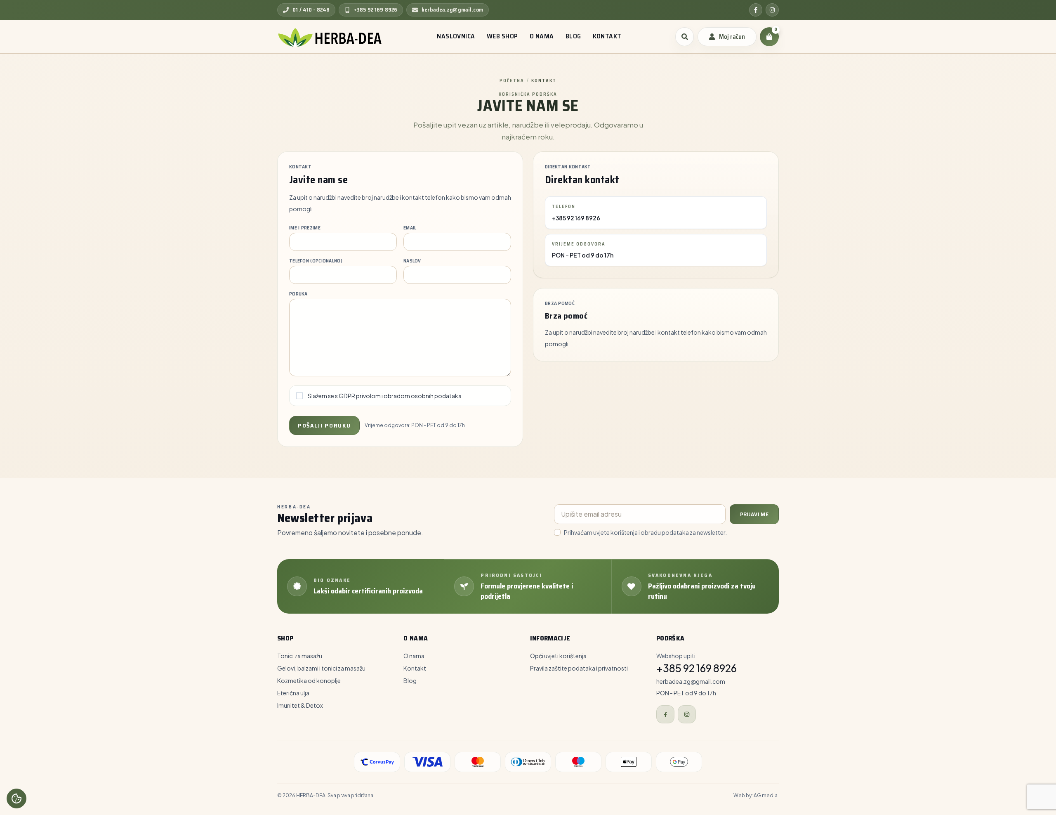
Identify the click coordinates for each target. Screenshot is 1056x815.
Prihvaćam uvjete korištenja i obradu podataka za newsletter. (645, 532)
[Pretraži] (684, 36)
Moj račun (732, 37)
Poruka (298, 294)
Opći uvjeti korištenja (558, 655)
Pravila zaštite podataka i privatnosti (579, 668)
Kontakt (414, 668)
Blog (410, 680)
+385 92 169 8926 (576, 218)
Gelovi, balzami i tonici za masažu (321, 668)
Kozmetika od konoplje (309, 680)
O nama (413, 655)
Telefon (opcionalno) (315, 260)
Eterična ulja (293, 693)
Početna (512, 80)
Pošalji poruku (324, 425)
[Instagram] (772, 10)
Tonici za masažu (299, 655)
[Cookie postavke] (16, 798)
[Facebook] (755, 10)
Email (410, 227)
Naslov (412, 260)
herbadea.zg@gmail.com (690, 681)
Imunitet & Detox (300, 705)
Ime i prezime (305, 227)
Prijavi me (754, 514)
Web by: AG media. (756, 795)
